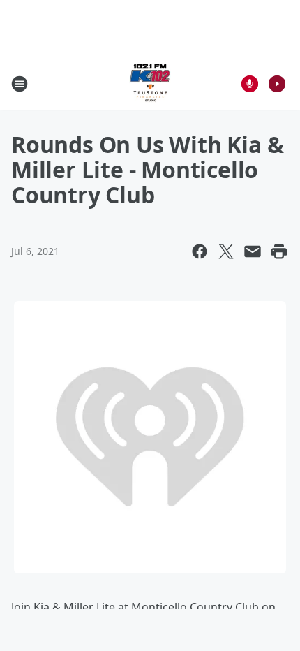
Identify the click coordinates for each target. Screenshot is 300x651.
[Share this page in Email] (252, 251)
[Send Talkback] (249, 83)
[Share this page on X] (226, 251)
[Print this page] (279, 251)
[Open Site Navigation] (19, 83)
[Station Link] (150, 83)
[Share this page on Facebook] (199, 251)
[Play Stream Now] (277, 83)
